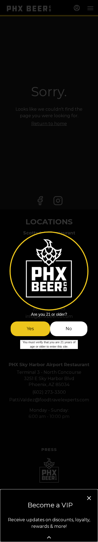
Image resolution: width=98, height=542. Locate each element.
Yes (30, 328)
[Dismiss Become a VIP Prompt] (89, 498)
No (69, 328)
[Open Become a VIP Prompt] (49, 537)
